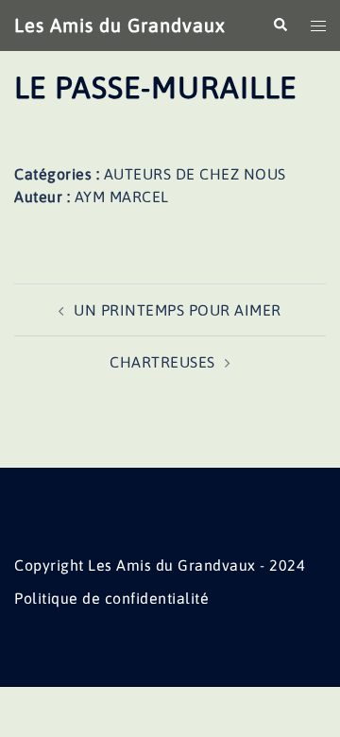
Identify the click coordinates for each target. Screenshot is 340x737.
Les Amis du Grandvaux (120, 25)
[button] (279, 25)
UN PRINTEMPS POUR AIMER (177, 309)
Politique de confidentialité (111, 598)
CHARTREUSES (162, 361)
